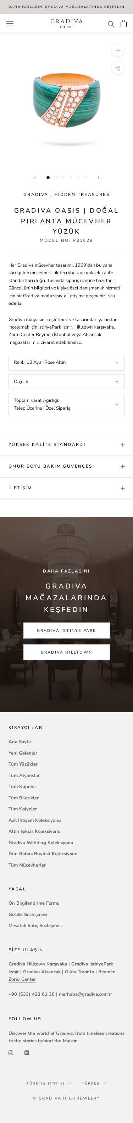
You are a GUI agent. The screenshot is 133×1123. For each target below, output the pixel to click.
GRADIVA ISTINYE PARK (66, 630)
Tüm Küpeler (22, 786)
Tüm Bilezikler (24, 798)
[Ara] (111, 24)
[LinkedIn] (26, 1053)
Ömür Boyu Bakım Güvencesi (51, 466)
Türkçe (91, 1083)
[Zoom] (118, 50)
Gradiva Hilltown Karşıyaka (38, 964)
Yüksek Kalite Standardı (47, 444)
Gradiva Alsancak (42, 972)
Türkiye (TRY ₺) (46, 1083)
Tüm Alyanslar (24, 775)
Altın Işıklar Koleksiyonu (35, 831)
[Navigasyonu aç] (9, 23)
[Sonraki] (99, 177)
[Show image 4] (70, 177)
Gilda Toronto (79, 972)
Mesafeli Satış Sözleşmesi (35, 925)
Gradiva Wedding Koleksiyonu (41, 843)
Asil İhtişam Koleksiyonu (35, 820)
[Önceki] (35, 177)
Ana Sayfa (20, 742)
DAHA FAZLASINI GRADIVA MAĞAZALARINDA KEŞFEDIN (67, 7)
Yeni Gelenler (23, 753)
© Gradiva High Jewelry (66, 1098)
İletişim (20, 488)
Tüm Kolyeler (23, 809)
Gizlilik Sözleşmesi (28, 914)
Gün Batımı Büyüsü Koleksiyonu (43, 854)
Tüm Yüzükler (23, 764)
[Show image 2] (55, 177)
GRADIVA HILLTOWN (66, 652)
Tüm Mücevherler (27, 865)
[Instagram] (11, 1053)
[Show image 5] (77, 177)
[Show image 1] (48, 177)
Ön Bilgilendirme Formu (34, 903)
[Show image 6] (85, 177)
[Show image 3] (63, 177)
